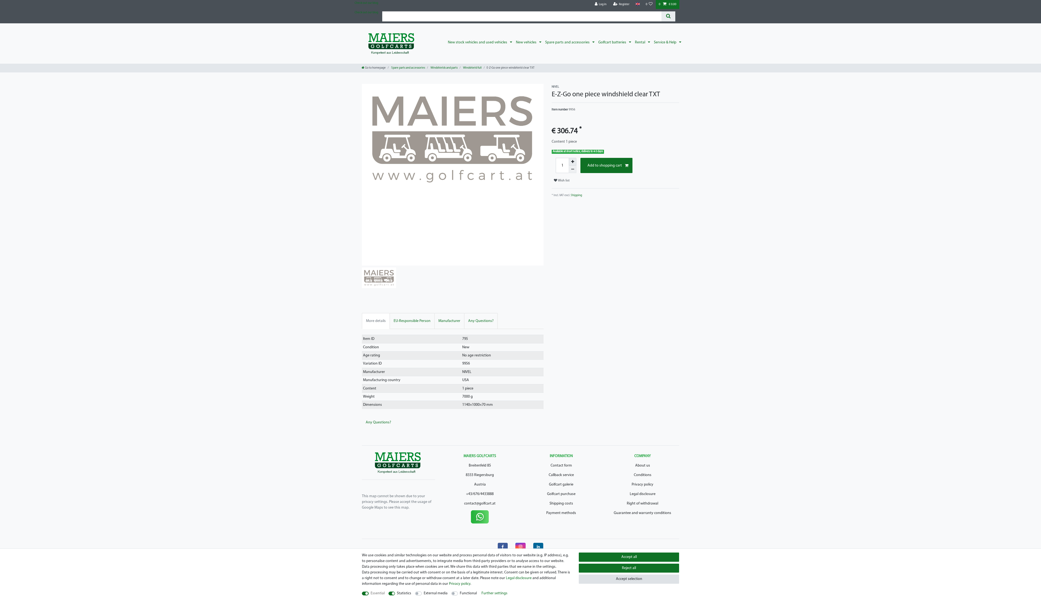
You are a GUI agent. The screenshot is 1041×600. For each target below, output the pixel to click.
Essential (378, 593)
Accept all (629, 557)
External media (436, 593)
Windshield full (472, 67)
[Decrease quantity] (572, 169)
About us (642, 466)
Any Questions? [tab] (481, 321)
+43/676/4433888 (480, 494)
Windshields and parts (444, 67)
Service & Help (665, 42)
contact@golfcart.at (480, 504)
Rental (640, 42)
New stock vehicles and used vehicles (478, 42)
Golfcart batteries (612, 42)
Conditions (642, 475)
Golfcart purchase (561, 494)
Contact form (561, 466)
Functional (468, 593)
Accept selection (629, 579)
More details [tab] (376, 321)
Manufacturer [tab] (449, 321)
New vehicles (526, 42)
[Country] (637, 4)
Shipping (576, 195)
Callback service (561, 475)
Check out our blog (366, 3)
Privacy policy (642, 485)
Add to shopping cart (604, 166)
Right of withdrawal (642, 504)
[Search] (668, 16)
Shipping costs (561, 504)
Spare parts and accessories (567, 42)
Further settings (494, 593)
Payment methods (561, 513)
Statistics (404, 593)
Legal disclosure (643, 494)
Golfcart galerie (561, 485)
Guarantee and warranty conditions (642, 513)
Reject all (629, 568)
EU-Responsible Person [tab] (412, 321)
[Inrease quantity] (572, 161)
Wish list (563, 180)
